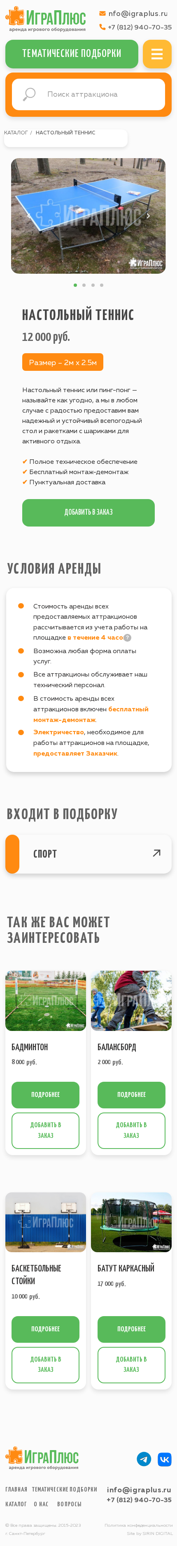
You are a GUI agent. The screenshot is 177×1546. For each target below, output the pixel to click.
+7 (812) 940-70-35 (139, 1500)
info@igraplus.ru (139, 1490)
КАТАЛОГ (16, 133)
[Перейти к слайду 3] (93, 285)
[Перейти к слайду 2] (84, 285)
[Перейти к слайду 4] (101, 285)
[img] (157, 53)
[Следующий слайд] (148, 215)
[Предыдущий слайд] (28, 215)
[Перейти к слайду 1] (75, 285)
